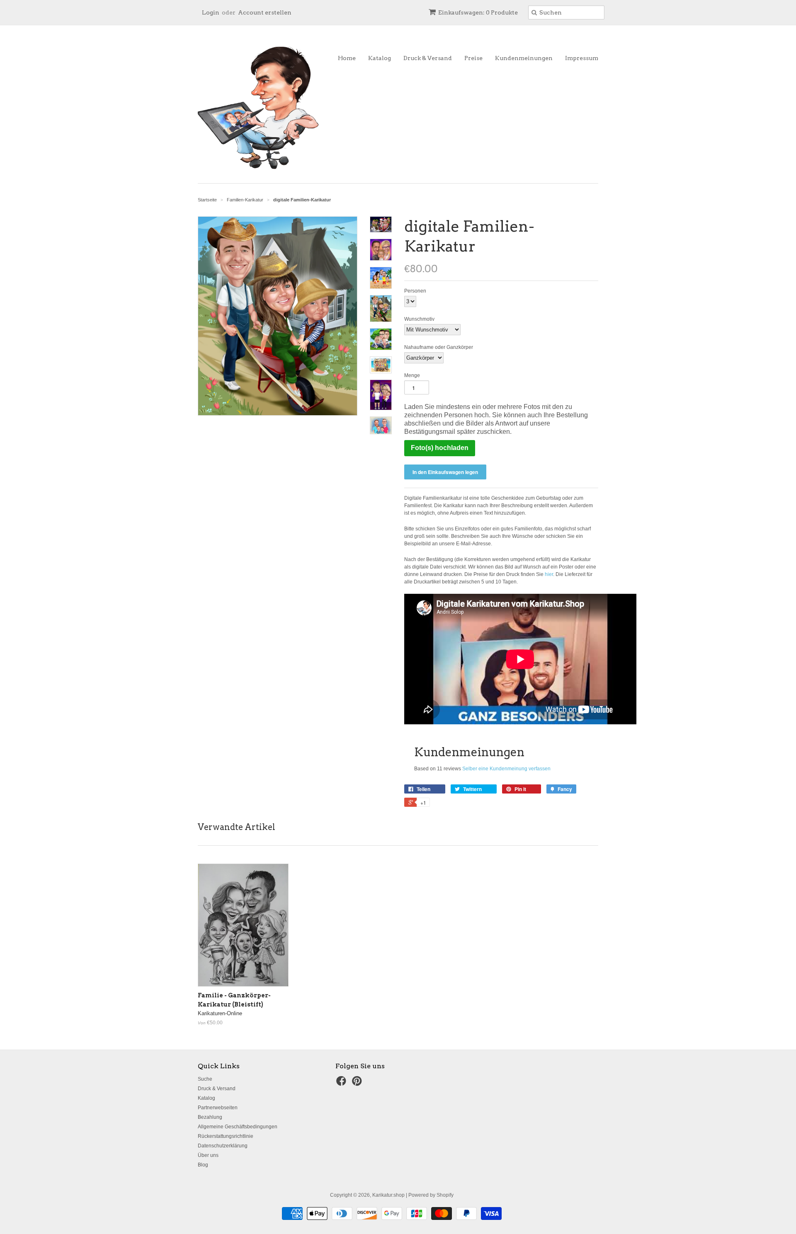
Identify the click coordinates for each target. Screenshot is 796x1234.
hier (549, 574)
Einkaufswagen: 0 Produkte (478, 12)
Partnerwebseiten (218, 1108)
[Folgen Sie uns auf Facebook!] (342, 1083)
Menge (412, 375)
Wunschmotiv (419, 319)
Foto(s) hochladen (439, 447)
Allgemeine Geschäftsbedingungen (237, 1127)
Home (347, 58)
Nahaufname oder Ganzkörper (438, 347)
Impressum (581, 58)
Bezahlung (210, 1117)
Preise (473, 58)
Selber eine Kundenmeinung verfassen (506, 769)
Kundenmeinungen (524, 58)
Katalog (379, 58)
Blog (203, 1165)
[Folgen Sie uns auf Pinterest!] (358, 1083)
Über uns (208, 1155)
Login (210, 12)
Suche (205, 1079)
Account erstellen (264, 12)
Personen (415, 291)
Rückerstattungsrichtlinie (225, 1136)
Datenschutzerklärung (223, 1146)
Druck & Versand (427, 58)
